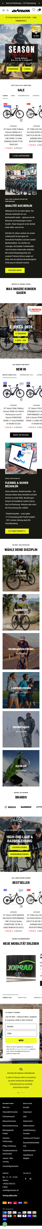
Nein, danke (21, 625)
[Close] (38, 598)
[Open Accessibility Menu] (4, 1224)
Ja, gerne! (21, 617)
